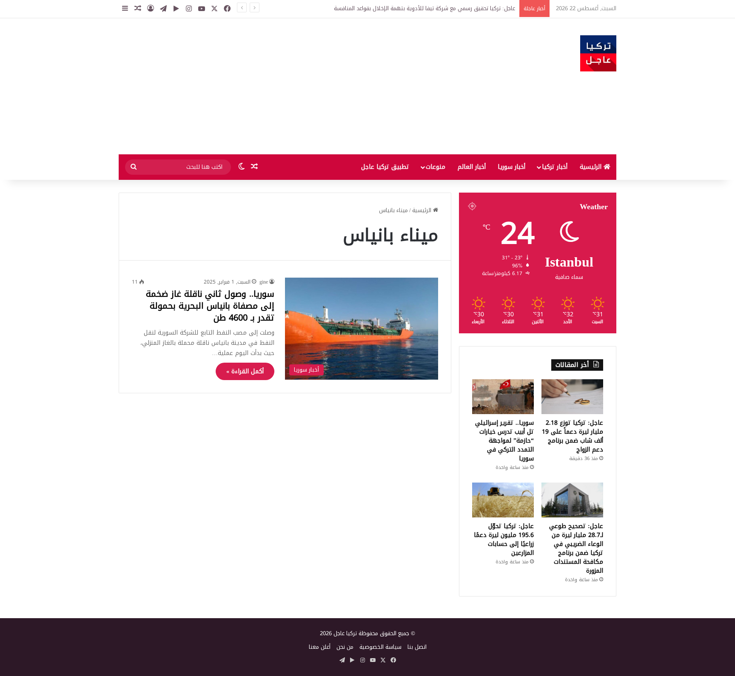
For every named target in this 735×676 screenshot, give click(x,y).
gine (263, 282)
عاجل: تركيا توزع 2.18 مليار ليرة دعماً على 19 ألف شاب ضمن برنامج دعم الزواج (572, 436)
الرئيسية (592, 167)
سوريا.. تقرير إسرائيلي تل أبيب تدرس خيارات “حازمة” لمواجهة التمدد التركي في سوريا (504, 440)
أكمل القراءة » (245, 371)
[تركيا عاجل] (598, 53)
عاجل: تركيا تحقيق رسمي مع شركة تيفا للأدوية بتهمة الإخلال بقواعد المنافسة (424, 8)
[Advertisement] (282, 86)
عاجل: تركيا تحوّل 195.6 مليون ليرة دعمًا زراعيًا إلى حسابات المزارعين (504, 539)
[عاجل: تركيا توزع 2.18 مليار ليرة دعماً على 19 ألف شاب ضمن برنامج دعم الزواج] (572, 396)
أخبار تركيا (554, 167)
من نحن (344, 647)
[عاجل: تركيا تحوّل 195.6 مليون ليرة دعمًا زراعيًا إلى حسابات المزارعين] (503, 500)
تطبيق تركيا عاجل (385, 167)
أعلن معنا (319, 647)
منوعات (435, 167)
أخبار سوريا (511, 167)
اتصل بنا (417, 647)
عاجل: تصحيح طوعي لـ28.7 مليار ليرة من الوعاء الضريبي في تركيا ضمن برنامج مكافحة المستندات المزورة (576, 548)
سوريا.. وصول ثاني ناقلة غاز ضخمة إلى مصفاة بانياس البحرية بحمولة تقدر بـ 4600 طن (210, 306)
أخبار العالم (472, 167)
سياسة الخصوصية (380, 647)
